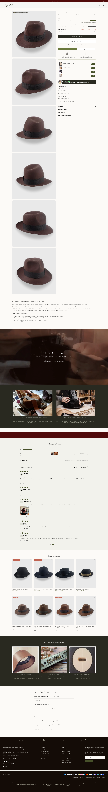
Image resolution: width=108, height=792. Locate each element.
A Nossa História (44, 749)
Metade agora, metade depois (86, 49)
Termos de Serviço (75, 777)
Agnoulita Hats (8, 774)
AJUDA (66, 5)
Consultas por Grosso (45, 755)
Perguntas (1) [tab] (29, 467)
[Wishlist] (102, 5)
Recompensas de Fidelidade (67, 760)
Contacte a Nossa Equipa (66, 762)
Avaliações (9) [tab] (23, 467)
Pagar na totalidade (67, 49)
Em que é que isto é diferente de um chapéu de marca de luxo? (49, 708)
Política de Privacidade (96, 777)
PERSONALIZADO (48, 5)
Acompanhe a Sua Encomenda (67, 756)
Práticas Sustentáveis (45, 753)
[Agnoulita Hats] (8, 5)
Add (93, 63)
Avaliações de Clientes (45, 751)
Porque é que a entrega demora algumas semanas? (46, 696)
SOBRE (61, 5)
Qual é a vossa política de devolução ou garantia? (46, 721)
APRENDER (56, 5)
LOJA (42, 5)
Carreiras (42, 760)
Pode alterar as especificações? (41, 704)
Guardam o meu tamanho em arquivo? (43, 717)
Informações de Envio (66, 751)
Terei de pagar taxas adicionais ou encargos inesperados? (47, 712)
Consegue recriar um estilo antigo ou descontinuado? (47, 725)
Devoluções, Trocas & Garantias (64, 115)
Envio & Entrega (61, 112)
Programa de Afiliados (45, 756)
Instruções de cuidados (62, 109)
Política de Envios (81, 777)
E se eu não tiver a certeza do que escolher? (44, 729)
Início (13, 10)
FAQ (62, 755)
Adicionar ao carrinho (77, 36)
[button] (61, 12)
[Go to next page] (57, 544)
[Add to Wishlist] (94, 15)
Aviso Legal (103, 777)
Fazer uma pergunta (81, 453)
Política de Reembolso (89, 777)
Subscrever (89, 761)
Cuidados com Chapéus (66, 758)
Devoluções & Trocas (66, 753)
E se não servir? (37, 700)
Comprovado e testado (54, 556)
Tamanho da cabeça (62, 29)
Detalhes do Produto (62, 86)
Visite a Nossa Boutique (45, 758)
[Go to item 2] (56, 453)
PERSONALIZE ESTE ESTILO (77, 41)
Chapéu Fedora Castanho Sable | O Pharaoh (21, 10)
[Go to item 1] (52, 453)
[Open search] (73, 467)
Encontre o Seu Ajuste (66, 749)
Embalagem (60, 106)
